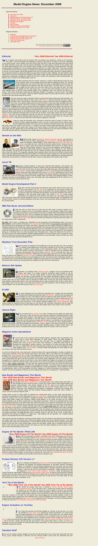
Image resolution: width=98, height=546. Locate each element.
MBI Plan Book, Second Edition (20, 19)
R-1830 (12, 23)
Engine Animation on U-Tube (19, 27)
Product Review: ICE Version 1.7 (21, 39)
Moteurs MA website (22, 275)
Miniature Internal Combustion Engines (50, 139)
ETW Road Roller (40, 396)
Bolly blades (49, 295)
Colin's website (31, 347)
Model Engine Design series (40, 472)
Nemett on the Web (16, 14)
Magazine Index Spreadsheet (20, 26)
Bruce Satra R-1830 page (65, 300)
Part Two (59, 194)
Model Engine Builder (31, 382)
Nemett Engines (50, 141)
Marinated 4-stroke (42, 322)
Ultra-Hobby (9, 117)
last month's (37, 313)
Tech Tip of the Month (17, 40)
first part (39, 189)
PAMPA (44, 100)
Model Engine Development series (46, 438)
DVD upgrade (34, 224)
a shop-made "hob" (50, 406)
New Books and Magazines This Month (23, 36)
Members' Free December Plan (20, 20)
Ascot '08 (13, 16)
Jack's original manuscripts (16, 363)
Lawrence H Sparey (29, 255)
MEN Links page (38, 284)
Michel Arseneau (43, 271)
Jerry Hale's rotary (34, 513)
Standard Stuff (15, 42)
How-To (29, 498)
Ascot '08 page (50, 172)
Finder (52, 452)
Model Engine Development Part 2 (21, 17)
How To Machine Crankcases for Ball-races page (31, 500)
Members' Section (50, 252)
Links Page (29, 341)
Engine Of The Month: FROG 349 (21, 37)
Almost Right (14, 24)
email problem (20, 171)
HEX (48, 385)
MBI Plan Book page (24, 217)
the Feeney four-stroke (9, 406)
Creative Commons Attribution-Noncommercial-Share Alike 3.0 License (50, 46)
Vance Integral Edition (18, 355)
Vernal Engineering (63, 301)
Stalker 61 (5, 114)
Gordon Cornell (44, 463)
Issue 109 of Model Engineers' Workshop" (41, 471)
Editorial (13, 34)
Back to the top (39, 538)
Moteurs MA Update (16, 21)
